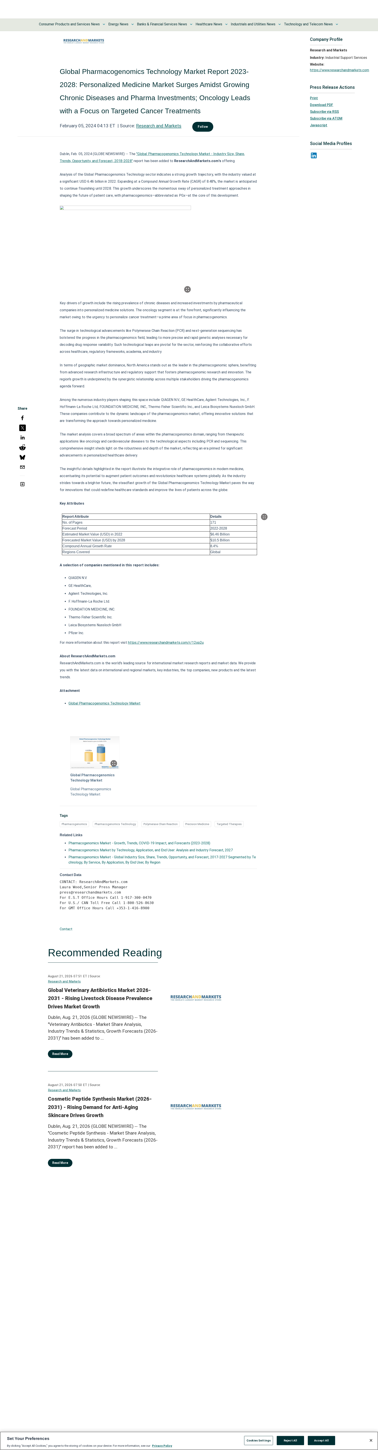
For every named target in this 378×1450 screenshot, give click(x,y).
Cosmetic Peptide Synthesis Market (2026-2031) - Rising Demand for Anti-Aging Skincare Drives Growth (100, 1107)
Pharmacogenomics (74, 824)
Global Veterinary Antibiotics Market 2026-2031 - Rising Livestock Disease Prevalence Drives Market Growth (100, 998)
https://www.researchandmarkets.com (339, 70)
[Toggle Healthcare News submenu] (226, 24)
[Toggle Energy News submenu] (132, 24)
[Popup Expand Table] (264, 517)
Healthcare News (209, 24)
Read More (60, 1054)
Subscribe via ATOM (326, 118)
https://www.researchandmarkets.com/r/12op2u (166, 642)
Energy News (118, 24)
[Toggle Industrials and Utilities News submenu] (279, 24)
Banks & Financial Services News (162, 24)
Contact (66, 929)
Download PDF (321, 105)
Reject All (290, 1440)
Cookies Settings (259, 1440)
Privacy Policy (162, 1445)
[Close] (371, 1440)
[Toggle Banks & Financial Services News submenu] (191, 24)
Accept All (321, 1440)
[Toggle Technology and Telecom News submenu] (337, 24)
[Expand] (187, 289)
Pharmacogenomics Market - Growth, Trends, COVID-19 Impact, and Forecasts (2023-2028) (139, 843)
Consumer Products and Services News (69, 24)
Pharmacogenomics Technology (115, 824)
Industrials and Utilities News (253, 24)
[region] (189, 1441)
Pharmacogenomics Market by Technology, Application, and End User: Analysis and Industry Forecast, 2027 (150, 850)
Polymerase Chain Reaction (161, 824)
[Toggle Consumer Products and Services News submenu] (104, 24)
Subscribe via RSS (324, 112)
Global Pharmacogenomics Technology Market (104, 703)
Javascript (318, 125)
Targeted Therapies (229, 824)
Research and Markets (158, 125)
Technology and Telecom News (308, 24)
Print (314, 98)
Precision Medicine (197, 824)
